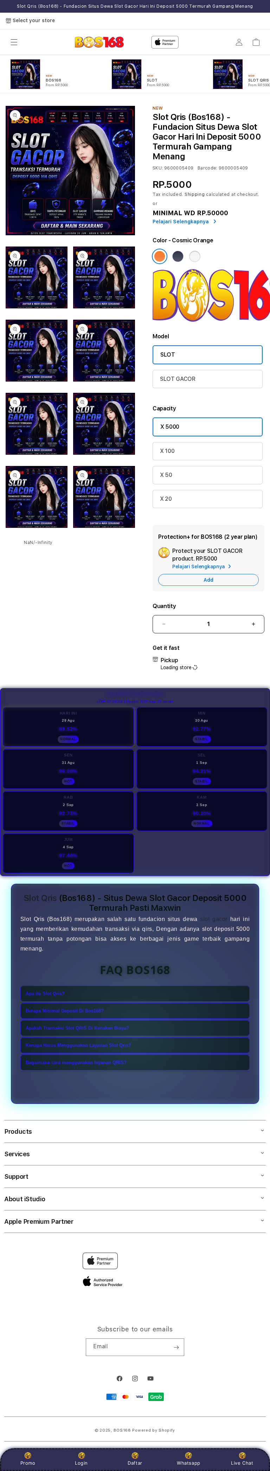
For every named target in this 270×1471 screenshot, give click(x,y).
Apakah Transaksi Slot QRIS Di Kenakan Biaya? (77, 1028)
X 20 (166, 498)
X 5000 (169, 426)
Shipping (195, 194)
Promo (28, 1463)
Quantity (164, 606)
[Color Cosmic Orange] (160, 256)
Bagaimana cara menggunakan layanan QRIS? (76, 1062)
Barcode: (208, 168)
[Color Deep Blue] (178, 256)
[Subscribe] (176, 1347)
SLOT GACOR (177, 379)
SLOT (167, 354)
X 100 (167, 451)
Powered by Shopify (153, 1430)
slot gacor (213, 919)
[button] (14, 42)
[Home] (99, 42)
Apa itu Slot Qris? (45, 993)
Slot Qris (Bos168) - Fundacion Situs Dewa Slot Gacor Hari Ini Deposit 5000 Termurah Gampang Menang (135, 6)
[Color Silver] (194, 256)
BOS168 (122, 1430)
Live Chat (242, 1463)
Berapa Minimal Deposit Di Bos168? (65, 1010)
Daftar (135, 1463)
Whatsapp (188, 1463)
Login (81, 1463)
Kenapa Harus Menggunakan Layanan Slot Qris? (78, 1045)
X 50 (166, 475)
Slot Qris (40, 898)
